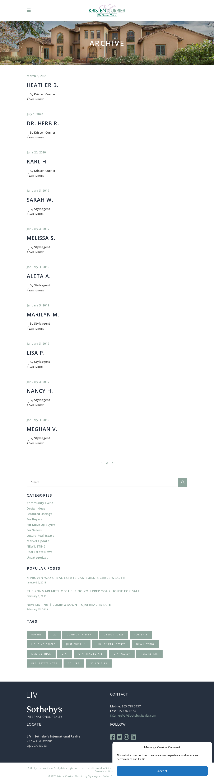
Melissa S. (41, 237)
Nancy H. (40, 390)
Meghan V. (42, 429)
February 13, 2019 (37, 609)
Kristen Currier (44, 94)
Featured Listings (39, 514)
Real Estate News (39, 552)
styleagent (42, 209)
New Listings (41, 653)
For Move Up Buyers (41, 525)
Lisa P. (36, 352)
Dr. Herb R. (43, 123)
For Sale (141, 634)
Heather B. (43, 85)
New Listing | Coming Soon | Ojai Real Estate (69, 604)
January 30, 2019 (36, 582)
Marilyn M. (43, 314)
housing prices (43, 644)
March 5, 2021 (37, 76)
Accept (162, 771)
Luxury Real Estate (40, 536)
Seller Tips (98, 663)
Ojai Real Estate (90, 653)
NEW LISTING (36, 546)
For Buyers (34, 519)
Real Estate (149, 653)
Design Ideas (36, 508)
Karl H (36, 161)
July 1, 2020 (35, 114)
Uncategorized (37, 557)
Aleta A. (39, 276)
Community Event (40, 503)
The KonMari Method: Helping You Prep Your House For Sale (83, 591)
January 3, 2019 (38, 190)
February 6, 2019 (36, 596)
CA (54, 634)
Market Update (38, 541)
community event (80, 634)
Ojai (65, 653)
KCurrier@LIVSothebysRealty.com (133, 715)
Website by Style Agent (88, 776)
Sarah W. (40, 199)
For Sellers (34, 530)
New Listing (145, 644)
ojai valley (121, 653)
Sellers (74, 663)
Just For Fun (76, 644)
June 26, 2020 (36, 152)
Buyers (36, 634)
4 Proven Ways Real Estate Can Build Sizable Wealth (76, 578)
